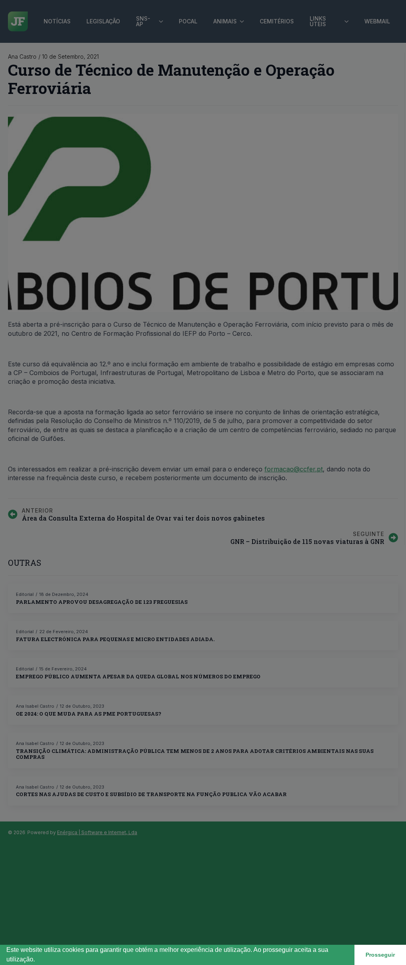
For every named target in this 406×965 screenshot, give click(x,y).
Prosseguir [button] (380, 955)
